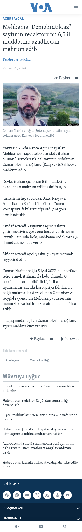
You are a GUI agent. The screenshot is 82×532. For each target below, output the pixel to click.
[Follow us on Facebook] (7, 495)
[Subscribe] (67, 495)
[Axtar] (65, 526)
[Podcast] (57, 495)
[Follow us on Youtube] (27, 495)
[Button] (62, 78)
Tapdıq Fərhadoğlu (17, 59)
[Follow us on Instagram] (17, 495)
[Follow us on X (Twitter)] (37, 495)
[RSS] (47, 495)
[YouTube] (41, 526)
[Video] (17, 526)
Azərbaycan (13, 19)
